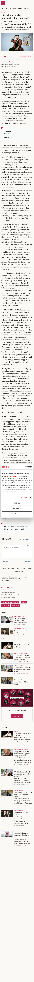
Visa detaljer (24, 497)
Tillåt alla (17, 503)
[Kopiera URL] (11, 587)
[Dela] (2, 56)
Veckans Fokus (16, 8)
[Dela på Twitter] (5, 587)
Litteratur (5, 605)
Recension (15, 605)
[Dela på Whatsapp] (14, 587)
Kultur (3, 12)
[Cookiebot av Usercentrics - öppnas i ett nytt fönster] (24, 467)
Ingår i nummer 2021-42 (10, 602)
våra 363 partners (12, 476)
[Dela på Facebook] (2, 587)
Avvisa (17, 514)
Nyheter (4, 8)
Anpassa (16, 508)
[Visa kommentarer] (5, 56)
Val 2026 (27, 8)
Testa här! (17, 716)
